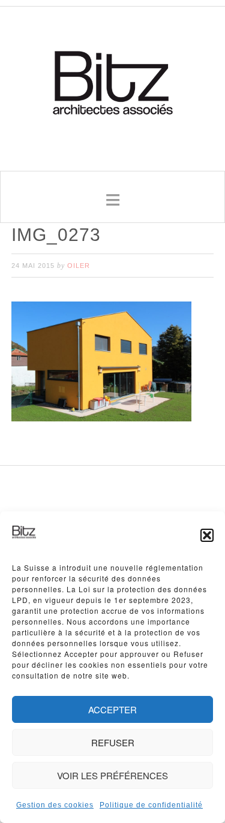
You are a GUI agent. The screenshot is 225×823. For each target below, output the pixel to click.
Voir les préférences (112, 775)
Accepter (112, 709)
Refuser (112, 742)
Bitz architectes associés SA (113, 84)
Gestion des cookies (55, 805)
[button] (207, 535)
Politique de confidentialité (151, 805)
